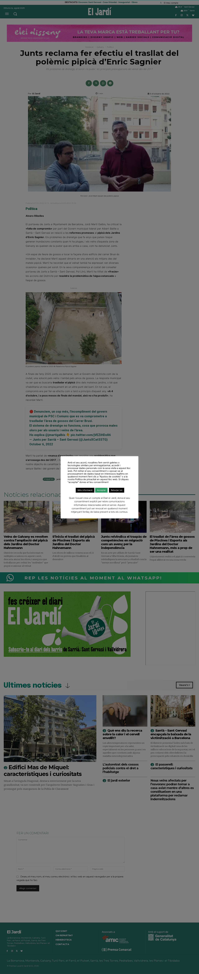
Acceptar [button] (101, 490)
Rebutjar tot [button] (116, 490)
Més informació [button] (85, 490)
